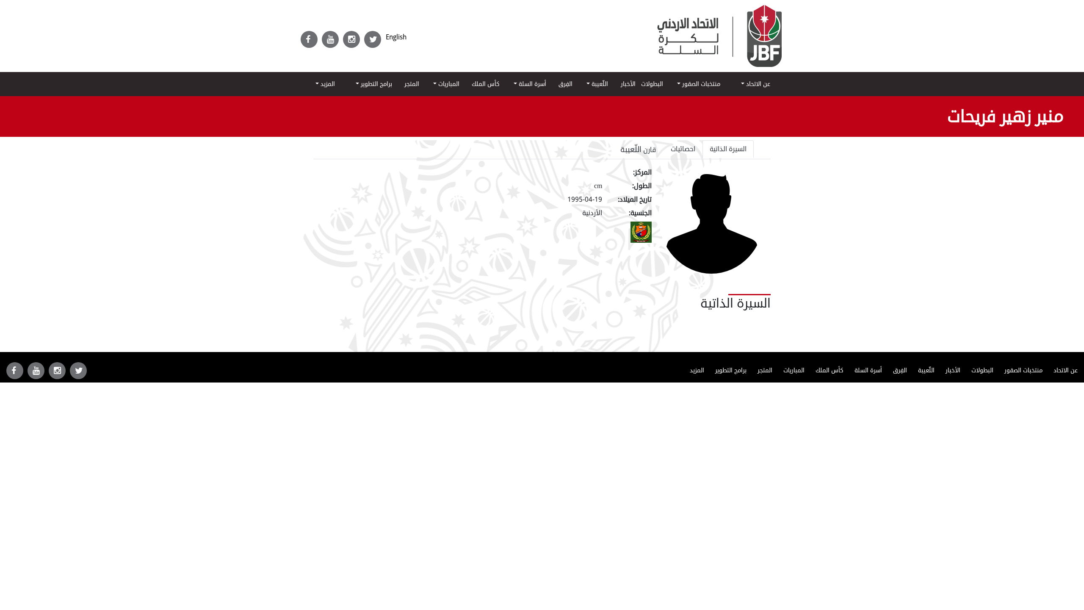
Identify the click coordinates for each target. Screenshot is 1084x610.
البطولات (652, 84)
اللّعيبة (599, 84)
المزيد (327, 84)
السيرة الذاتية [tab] (728, 149)
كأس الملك (486, 84)
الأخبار (628, 84)
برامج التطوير (375, 84)
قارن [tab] (638, 149)
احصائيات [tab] (683, 149)
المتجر (411, 84)
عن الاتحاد (757, 84)
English (396, 37)
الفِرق (565, 84)
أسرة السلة (531, 84)
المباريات (448, 84)
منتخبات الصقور (700, 84)
